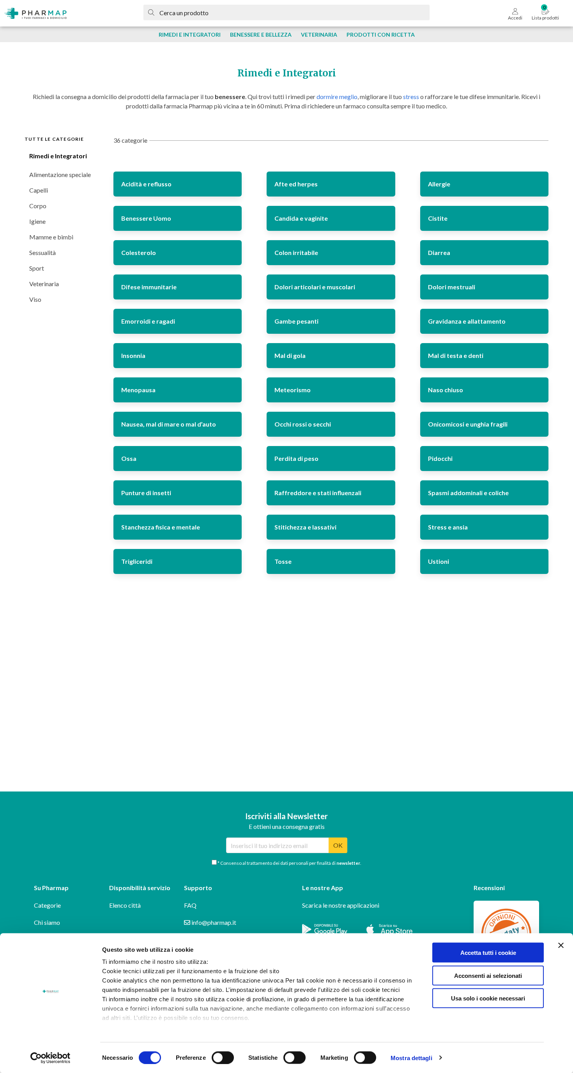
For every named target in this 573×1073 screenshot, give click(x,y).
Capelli (38, 190)
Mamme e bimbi (51, 237)
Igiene (37, 221)
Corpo (37, 205)
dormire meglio (337, 96)
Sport (36, 268)
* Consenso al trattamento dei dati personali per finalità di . (289, 863)
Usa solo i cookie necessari (488, 998)
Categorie (47, 905)
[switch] (223, 1057)
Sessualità (42, 252)
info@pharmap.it (213, 922)
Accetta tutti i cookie (488, 952)
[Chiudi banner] (561, 945)
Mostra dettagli (411, 1057)
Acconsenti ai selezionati (488, 975)
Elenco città (125, 905)
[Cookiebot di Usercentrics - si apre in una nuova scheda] (50, 1058)
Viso (35, 299)
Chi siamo (47, 922)
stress (411, 96)
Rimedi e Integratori (58, 155)
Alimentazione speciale (60, 174)
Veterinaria (44, 283)
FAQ (190, 905)
